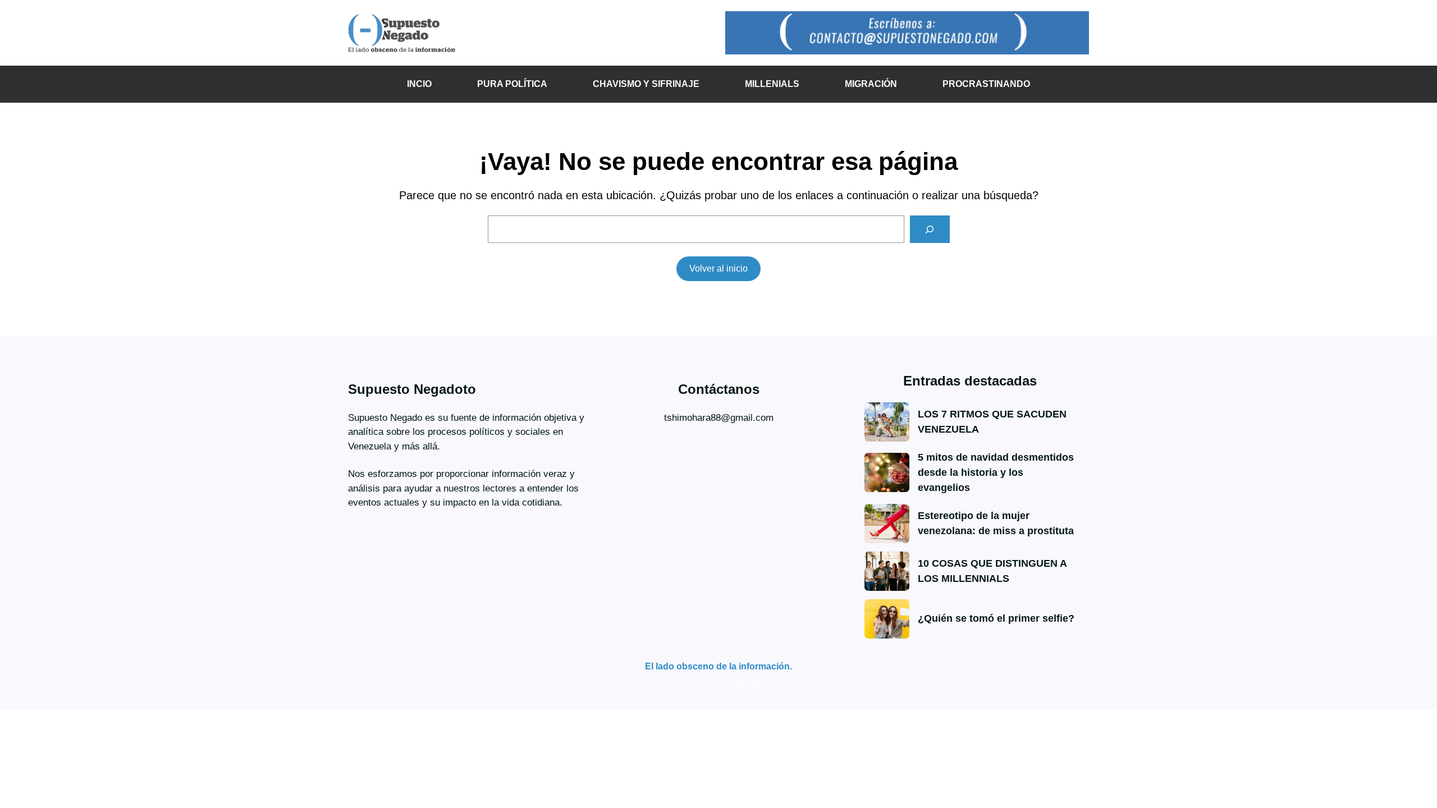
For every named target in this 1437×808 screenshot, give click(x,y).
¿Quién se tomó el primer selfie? (996, 618)
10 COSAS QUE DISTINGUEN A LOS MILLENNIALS (992, 571)
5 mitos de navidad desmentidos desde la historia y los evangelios (996, 472)
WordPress (755, 682)
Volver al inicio (718, 268)
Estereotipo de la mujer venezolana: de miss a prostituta (996, 523)
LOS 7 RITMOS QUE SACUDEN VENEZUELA (992, 421)
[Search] (930, 229)
